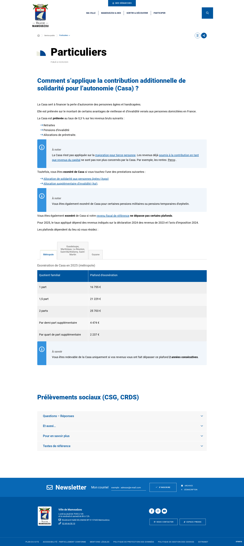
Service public (49, 36)
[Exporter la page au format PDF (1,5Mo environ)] (197, 35)
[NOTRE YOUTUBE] (164, 511)
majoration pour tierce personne (115, 155)
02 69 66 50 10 (68, 523)
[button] (207, 13)
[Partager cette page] (204, 35)
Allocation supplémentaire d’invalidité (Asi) (70, 183)
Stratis (239, 542)
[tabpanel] (122, 319)
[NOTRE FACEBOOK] (151, 511)
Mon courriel (99, 487)
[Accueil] (38, 35)
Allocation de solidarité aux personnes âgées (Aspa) (76, 178)
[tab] (48, 254)
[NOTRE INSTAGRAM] (158, 511)
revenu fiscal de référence (113, 215)
